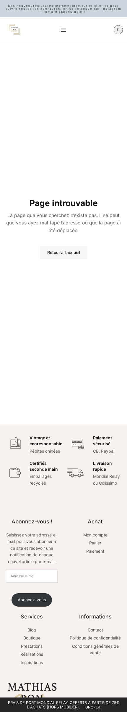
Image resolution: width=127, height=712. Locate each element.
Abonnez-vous (32, 599)
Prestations (32, 646)
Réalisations (31, 654)
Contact (95, 629)
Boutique (31, 637)
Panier (95, 542)
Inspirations (32, 662)
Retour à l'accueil (63, 252)
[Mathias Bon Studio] (14, 29)
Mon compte (95, 534)
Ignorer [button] (92, 707)
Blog (31, 629)
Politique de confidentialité (95, 637)
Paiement (95, 551)
